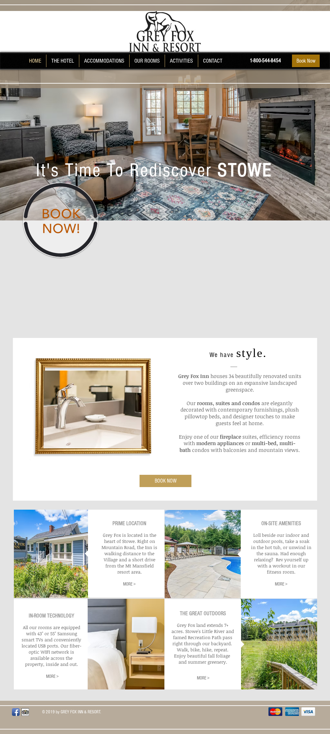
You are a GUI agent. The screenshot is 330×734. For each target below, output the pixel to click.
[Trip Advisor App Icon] (25, 712)
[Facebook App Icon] (16, 712)
